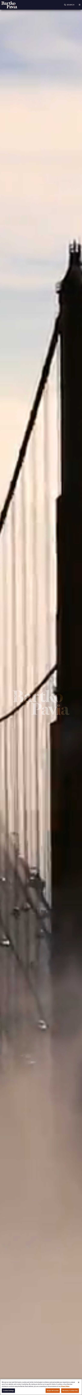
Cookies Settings (8, 1390)
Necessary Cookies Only (70, 1390)
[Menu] (79, 5)
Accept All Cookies (53, 1390)
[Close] (78, 1382)
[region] (41, 1387)
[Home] (9, 4)
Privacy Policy (65, 1386)
